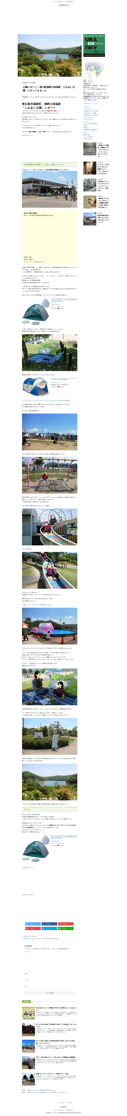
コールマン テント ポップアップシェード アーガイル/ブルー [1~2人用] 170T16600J (64, 379)
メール (27, 980)
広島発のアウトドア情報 (30, 936)
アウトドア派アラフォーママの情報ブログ (63, 1110)
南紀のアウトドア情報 (90, 113)
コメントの (87, 136)
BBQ (25, 938)
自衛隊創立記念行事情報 (90, 129)
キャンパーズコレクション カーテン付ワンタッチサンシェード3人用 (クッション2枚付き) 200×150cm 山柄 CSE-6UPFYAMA (64, 300)
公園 (44, 938)
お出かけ (34, 938)
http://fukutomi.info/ (38, 261)
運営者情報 (69, 1102)
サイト (26, 986)
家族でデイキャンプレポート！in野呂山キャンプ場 (52, 1073)
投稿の (86, 134)
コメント (27, 951)
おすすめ (29, 938)
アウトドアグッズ (88, 119)
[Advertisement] (63, 19)
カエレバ (58, 304)
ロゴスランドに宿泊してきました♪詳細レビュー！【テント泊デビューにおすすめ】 (103, 169)
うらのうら (64, 5)
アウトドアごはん (88, 117)
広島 (54, 938)
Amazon (55, 308)
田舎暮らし (86, 127)
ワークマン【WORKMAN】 (90, 123)
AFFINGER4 (78, 1112)
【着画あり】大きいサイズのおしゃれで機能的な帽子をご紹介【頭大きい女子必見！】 (103, 203)
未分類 (85, 125)
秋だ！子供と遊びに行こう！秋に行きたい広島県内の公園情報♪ (56, 1057)
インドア (85, 121)
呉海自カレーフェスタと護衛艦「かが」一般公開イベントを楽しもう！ (47, 1092)
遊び (57, 938)
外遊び (48, 938)
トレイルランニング (89, 109)
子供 (51, 938)
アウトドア (40, 938)
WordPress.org (87, 138)
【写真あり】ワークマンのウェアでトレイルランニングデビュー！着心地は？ (103, 186)
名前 (26, 973)
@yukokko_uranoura (97, 96)
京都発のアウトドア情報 (91, 111)
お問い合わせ (61, 1102)
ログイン (85, 132)
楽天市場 (61, 308)
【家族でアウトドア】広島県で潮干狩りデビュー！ (42, 1090)
